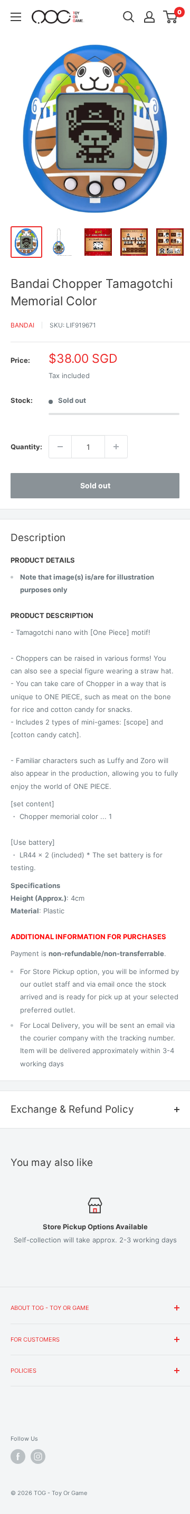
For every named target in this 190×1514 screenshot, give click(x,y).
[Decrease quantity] (60, 447)
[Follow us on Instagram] (38, 1456)
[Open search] (129, 17)
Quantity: (26, 446)
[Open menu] (16, 17)
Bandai (22, 325)
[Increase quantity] (116, 447)
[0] (170, 17)
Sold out (95, 485)
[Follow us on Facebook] (18, 1456)
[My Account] (149, 17)
